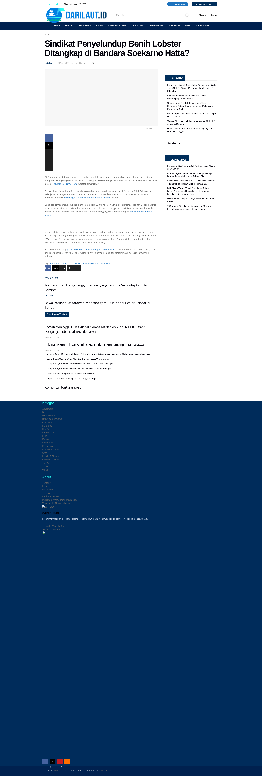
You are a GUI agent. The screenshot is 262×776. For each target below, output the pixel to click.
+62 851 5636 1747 (52, 529)
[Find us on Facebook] (45, 4)
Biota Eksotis (48, 415)
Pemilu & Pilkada (50, 456)
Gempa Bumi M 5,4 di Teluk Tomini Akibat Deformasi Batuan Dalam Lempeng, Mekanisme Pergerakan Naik (98, 354)
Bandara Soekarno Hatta (65, 183)
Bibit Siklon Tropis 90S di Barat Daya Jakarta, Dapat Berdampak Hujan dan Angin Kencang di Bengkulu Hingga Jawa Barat (189, 191)
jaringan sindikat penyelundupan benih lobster (91, 249)
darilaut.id (105, 770)
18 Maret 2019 (63, 63)
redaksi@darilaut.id (206, 4)
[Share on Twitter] (49, 145)
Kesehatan (47, 442)
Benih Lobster (72, 263)
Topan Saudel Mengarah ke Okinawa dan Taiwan (70, 373)
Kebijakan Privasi (51, 496)
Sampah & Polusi (117, 26)
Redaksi (46, 486)
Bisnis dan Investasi (52, 418)
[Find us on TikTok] (57, 4)
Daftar (213, 14)
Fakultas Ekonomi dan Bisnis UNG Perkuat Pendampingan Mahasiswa (94, 345)
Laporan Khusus (50, 449)
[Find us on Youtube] (53, 4)
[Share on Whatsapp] (49, 152)
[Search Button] (155, 15)
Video (45, 469)
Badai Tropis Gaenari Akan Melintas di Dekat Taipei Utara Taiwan (78, 359)
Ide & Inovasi (48, 432)
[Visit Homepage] (77, 15)
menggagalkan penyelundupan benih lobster (87, 197)
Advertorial (202, 26)
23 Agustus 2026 (52, 337)
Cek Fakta (174, 26)
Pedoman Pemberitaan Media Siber (60, 499)
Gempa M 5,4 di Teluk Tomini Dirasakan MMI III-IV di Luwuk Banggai (80, 364)
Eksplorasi (85, 26)
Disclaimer (47, 489)
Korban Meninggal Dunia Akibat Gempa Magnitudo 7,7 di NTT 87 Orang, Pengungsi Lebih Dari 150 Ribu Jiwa (191, 88)
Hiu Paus (46, 429)
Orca (44, 452)
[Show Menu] (46, 26)
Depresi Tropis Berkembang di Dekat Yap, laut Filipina (72, 378)
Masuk (202, 14)
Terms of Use (49, 493)
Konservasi (156, 26)
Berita (68, 26)
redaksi (48, 63)
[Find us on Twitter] (49, 4)
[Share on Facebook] (49, 138)
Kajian (99, 26)
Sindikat (106, 263)
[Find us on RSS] (61, 4)
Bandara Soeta (57, 263)
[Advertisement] (101, 225)
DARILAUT (57, 770)
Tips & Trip (137, 26)
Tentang (46, 482)
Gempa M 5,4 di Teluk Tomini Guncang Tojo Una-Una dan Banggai (79, 368)
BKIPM (82, 263)
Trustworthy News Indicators (57, 503)
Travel (45, 466)
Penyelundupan (94, 263)
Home (57, 26)
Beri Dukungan (178, 4)
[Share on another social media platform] (49, 167)
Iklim (188, 26)
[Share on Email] (49, 160)
